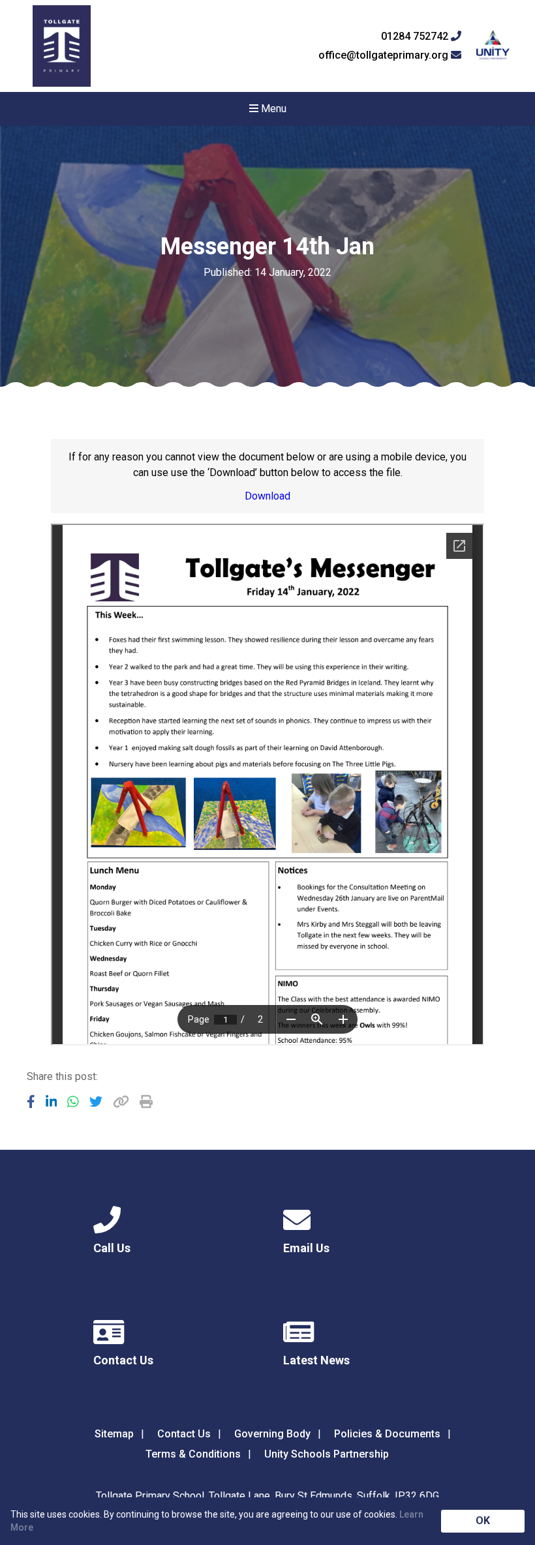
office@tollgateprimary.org (384, 55)
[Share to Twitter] (95, 1101)
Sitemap (114, 1434)
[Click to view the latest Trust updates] (493, 46)
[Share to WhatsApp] (73, 1101)
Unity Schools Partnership (326, 1454)
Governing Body (272, 1434)
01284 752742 (416, 36)
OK (483, 1520)
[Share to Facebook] (31, 1101)
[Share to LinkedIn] (51, 1101)
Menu (272, 108)
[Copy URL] (121, 1101)
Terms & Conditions (193, 1454)
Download (267, 496)
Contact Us (184, 1434)
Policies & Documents (387, 1434)
